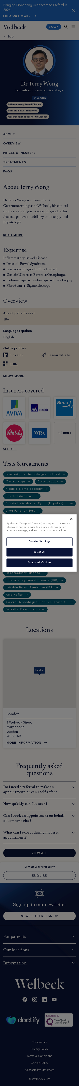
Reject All (40, 552)
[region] (39, 543)
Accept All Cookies (39, 562)
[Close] (71, 518)
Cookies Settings (39, 541)
